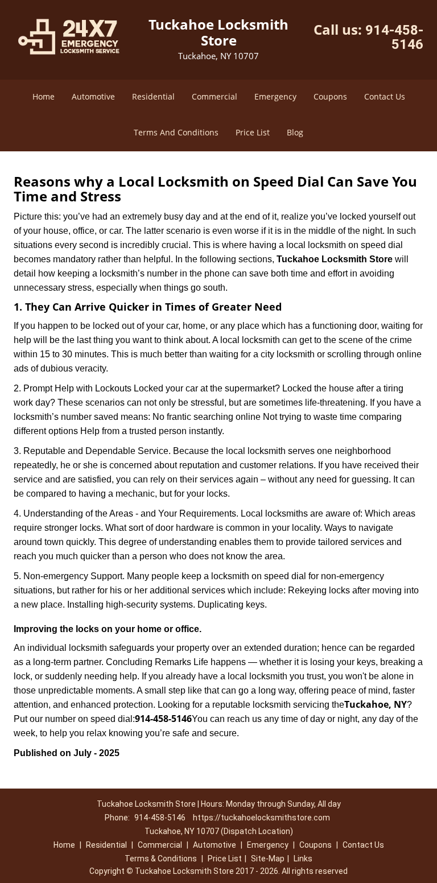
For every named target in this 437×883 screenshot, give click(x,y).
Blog (295, 132)
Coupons (330, 96)
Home (43, 96)
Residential (153, 96)
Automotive (93, 96)
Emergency (275, 96)
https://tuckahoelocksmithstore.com (261, 817)
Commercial (214, 96)
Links (303, 858)
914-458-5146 (394, 37)
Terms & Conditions (161, 858)
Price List (253, 132)
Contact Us (384, 96)
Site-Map (268, 858)
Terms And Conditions (176, 132)
